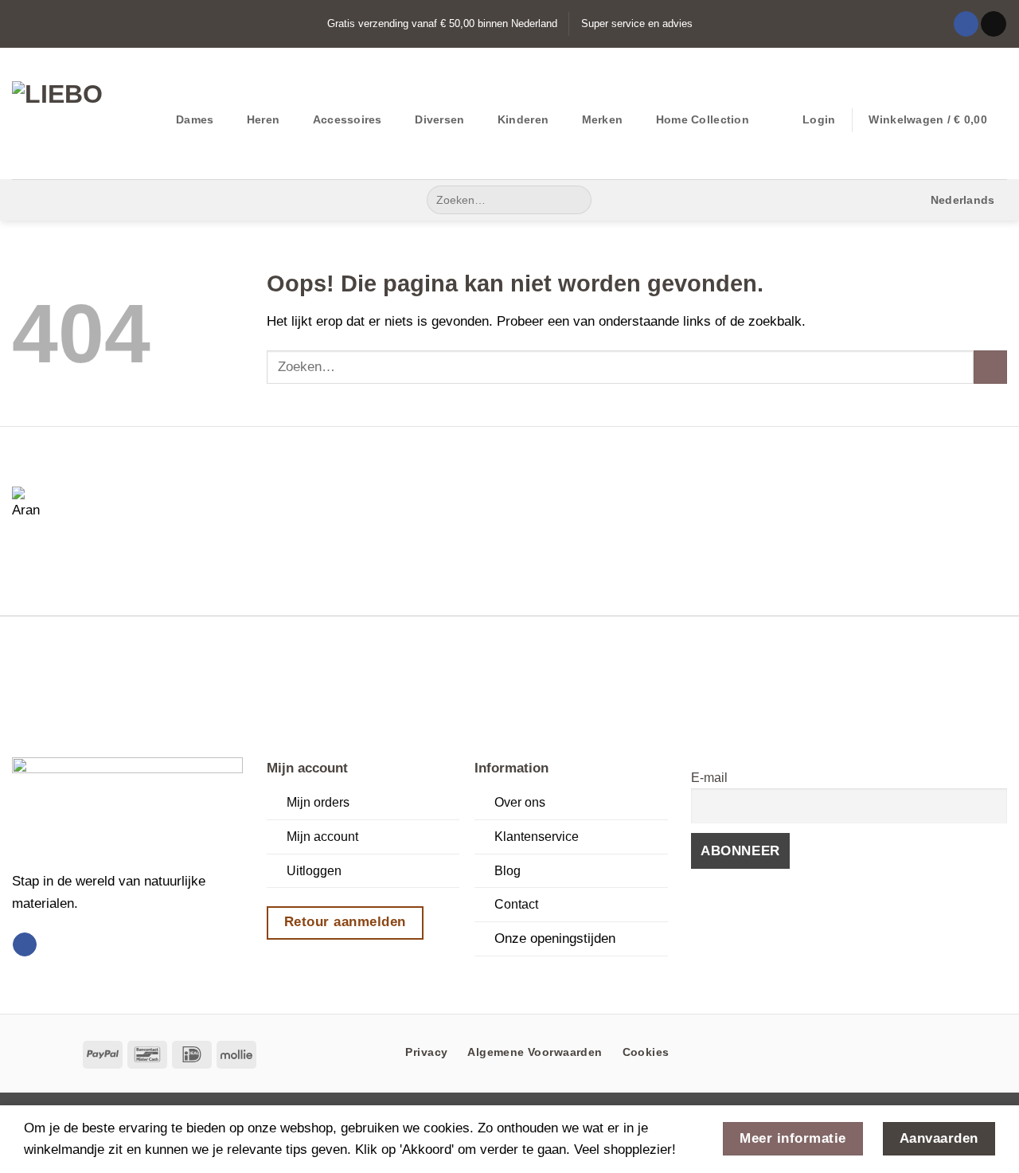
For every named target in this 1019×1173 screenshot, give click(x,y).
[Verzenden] (574, 200)
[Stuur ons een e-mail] (993, 24)
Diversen (439, 119)
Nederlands (963, 200)
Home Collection (702, 119)
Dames (194, 119)
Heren (263, 119)
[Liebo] (82, 113)
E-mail (709, 777)
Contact (516, 904)
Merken (602, 119)
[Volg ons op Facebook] (966, 24)
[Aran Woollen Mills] (32, 506)
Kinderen (523, 119)
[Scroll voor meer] (509, 975)
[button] (818, 119)
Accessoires (347, 119)
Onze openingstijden (554, 938)
